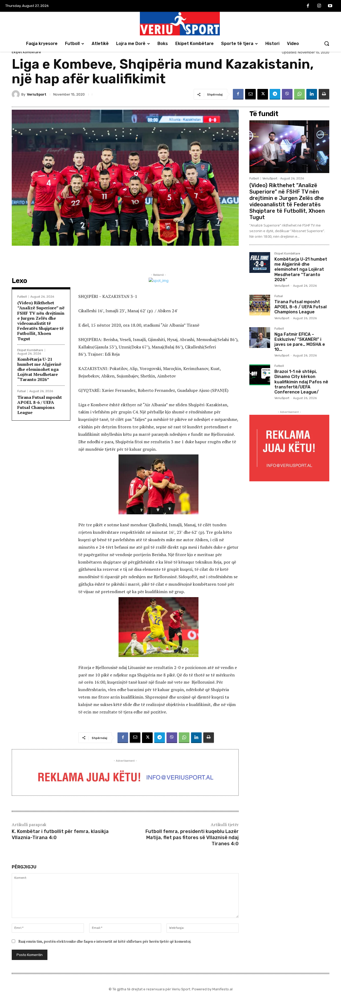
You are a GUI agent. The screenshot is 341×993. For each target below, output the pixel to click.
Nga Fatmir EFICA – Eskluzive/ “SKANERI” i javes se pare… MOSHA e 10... (299, 342)
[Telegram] (275, 94)
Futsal (21, 391)
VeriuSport (36, 94)
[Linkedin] (311, 94)
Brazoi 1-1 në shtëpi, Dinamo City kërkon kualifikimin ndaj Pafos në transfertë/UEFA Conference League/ (301, 382)
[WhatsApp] (299, 94)
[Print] (324, 94)
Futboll (22, 296)
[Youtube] (330, 6)
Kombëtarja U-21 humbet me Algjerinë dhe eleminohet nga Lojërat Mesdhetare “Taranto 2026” (39, 369)
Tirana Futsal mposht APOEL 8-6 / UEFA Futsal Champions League (39, 405)
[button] (327, 43)
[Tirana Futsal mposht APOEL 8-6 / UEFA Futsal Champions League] (259, 305)
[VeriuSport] (16, 94)
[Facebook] (308, 6)
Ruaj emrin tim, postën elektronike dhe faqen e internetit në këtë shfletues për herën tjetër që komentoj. (104, 941)
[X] (262, 94)
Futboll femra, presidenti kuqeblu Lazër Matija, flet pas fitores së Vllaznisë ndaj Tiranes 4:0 (192, 837)
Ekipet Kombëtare (26, 52)
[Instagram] (319, 6)
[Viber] (287, 94)
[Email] (250, 94)
